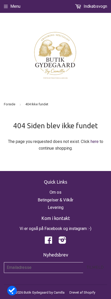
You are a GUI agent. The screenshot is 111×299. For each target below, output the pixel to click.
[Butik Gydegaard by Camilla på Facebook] (48, 241)
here (95, 141)
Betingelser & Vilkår (55, 200)
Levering (56, 207)
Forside (9, 104)
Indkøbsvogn (95, 6)
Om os (55, 192)
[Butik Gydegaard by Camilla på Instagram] (62, 241)
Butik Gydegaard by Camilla (44, 292)
